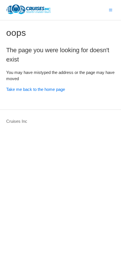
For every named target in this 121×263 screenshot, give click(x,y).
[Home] (28, 12)
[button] (110, 10)
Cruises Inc (16, 121)
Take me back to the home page (35, 89)
